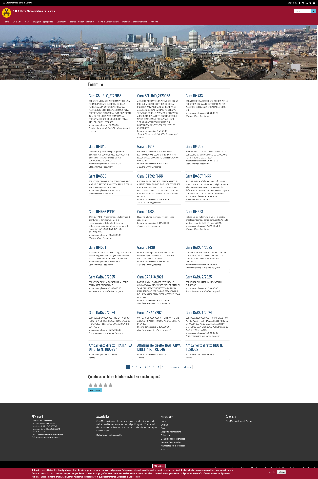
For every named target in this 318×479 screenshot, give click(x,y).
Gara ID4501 (97, 248)
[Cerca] (313, 11)
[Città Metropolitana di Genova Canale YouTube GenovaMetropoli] (314, 2)
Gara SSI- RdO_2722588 (105, 96)
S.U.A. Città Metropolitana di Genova (34, 11)
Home (6, 21)
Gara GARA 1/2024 (199, 313)
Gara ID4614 (146, 147)
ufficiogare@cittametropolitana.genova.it (50, 434)
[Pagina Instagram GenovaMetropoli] (303, 2)
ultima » (187, 367)
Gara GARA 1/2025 (150, 313)
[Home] (7, 13)
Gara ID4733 (194, 96)
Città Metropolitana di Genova (19, 2)
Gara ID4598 (97, 176)
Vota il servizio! (95, 390)
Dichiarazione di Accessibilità (109, 434)
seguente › (175, 367)
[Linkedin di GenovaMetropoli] (306, 2)
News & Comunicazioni (108, 21)
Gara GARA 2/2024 (102, 313)
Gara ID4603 (194, 147)
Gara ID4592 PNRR (150, 176)
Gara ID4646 (97, 147)
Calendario (61, 21)
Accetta (272, 472)
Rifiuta (281, 472)
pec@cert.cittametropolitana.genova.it (48, 437)
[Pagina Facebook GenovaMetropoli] (299, 2)
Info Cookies (159, 465)
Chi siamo (17, 21)
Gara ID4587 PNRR (198, 176)
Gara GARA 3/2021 (150, 277)
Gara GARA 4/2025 (199, 248)
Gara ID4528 (194, 212)
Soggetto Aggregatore (43, 21)
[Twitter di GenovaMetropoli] (310, 2)
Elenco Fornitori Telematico (82, 21)
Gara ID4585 (146, 212)
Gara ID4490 (146, 248)
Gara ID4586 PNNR (102, 212)
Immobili (154, 21)
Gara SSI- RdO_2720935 (153, 96)
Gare (27, 21)
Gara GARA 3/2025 (102, 277)
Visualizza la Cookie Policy (128, 476)
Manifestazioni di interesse (134, 21)
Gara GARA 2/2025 (199, 277)
